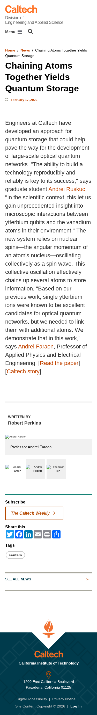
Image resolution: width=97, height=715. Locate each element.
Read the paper (59, 363)
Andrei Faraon (36, 346)
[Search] (30, 31)
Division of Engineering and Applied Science (34, 20)
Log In (76, 706)
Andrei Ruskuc (66, 189)
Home (10, 50)
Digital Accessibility (32, 699)
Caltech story (23, 371)
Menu (10, 32)
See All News (18, 579)
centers (15, 555)
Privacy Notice (64, 699)
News (25, 50)
